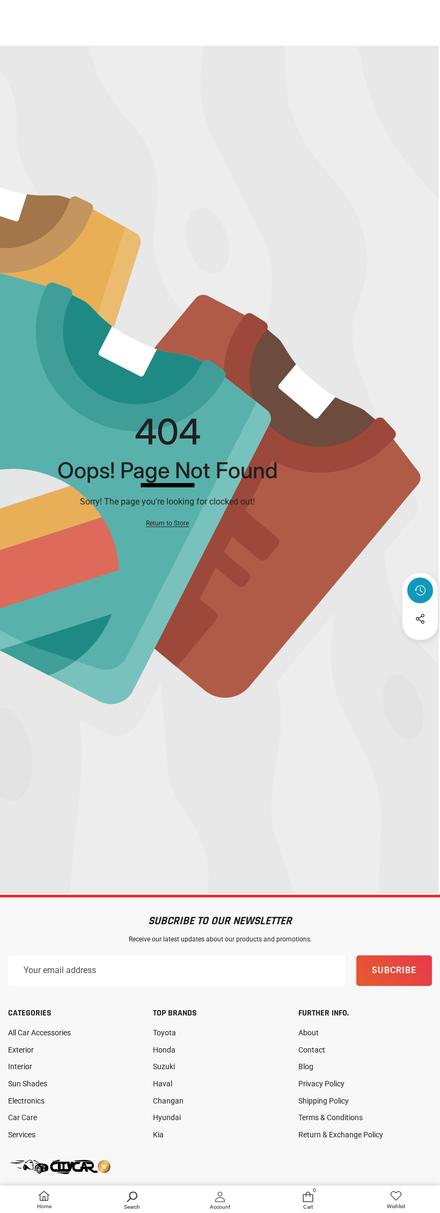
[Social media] (420, 619)
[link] (396, 1200)
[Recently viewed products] (420, 590)
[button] (420, 648)
